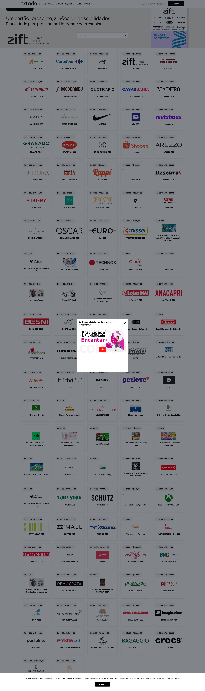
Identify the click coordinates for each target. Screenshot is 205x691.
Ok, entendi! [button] (102, 684)
